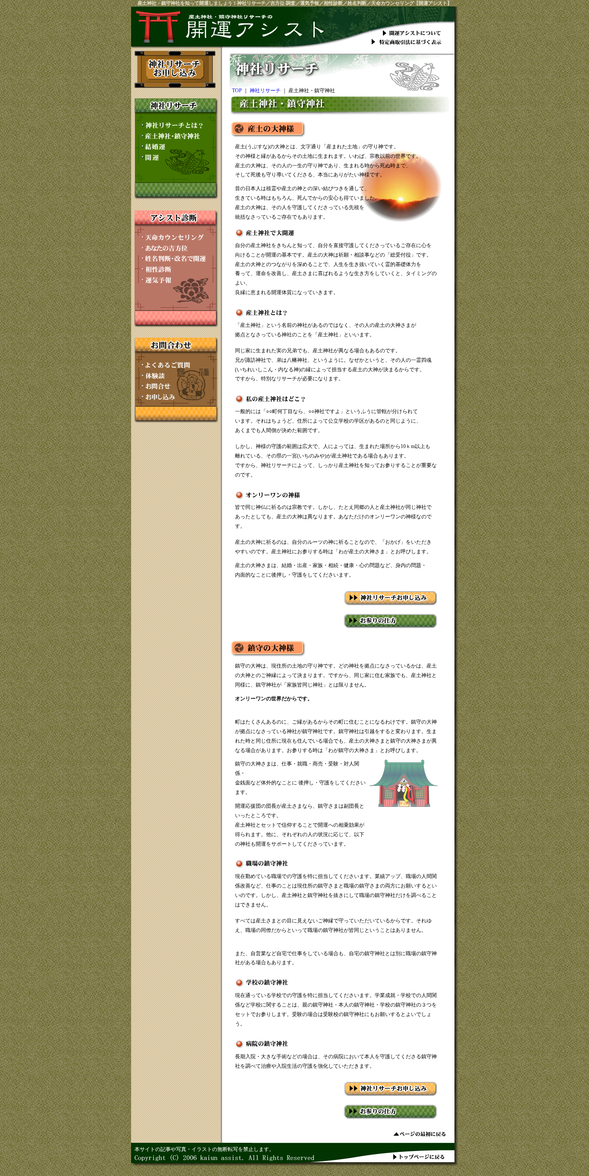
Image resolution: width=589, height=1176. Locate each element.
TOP (237, 91)
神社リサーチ (265, 91)
